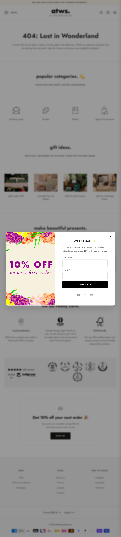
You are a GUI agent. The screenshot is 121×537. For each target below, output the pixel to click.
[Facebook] (78, 295)
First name (69, 257)
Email (66, 270)
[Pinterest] (91, 295)
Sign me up (85, 284)
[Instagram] (85, 295)
